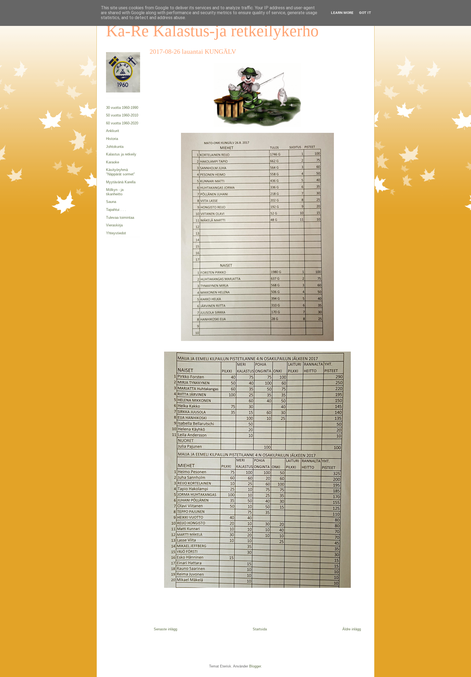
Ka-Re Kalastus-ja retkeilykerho (212, 31)
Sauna (111, 202)
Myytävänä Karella (120, 182)
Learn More (342, 13)
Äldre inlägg (351, 629)
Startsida (260, 629)
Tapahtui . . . (116, 210)
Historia (112, 139)
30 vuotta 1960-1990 (122, 108)
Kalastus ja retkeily (121, 154)
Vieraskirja (114, 225)
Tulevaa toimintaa (120, 217)
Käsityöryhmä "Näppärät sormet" (120, 172)
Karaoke (112, 162)
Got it (365, 13)
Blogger (255, 666)
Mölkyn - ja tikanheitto (114, 192)
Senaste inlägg (165, 629)
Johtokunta (114, 147)
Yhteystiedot (116, 233)
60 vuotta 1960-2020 (122, 123)
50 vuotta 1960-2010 (122, 115)
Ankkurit (112, 131)
